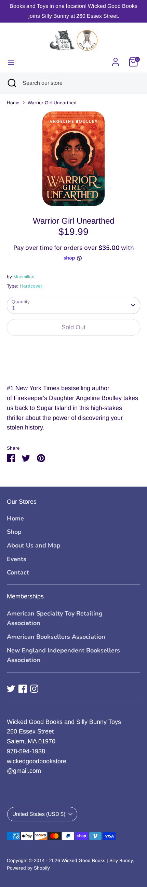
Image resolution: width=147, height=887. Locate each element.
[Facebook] (22, 689)
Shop (14, 532)
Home (13, 102)
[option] (73, 158)
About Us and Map (34, 545)
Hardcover (31, 286)
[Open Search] (11, 83)
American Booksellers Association (56, 637)
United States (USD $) (38, 814)
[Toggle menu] (11, 62)
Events (16, 559)
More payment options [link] (74, 366)
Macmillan (24, 276)
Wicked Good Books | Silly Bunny (97, 860)
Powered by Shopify (28, 868)
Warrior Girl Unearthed (52, 102)
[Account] (115, 59)
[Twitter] (11, 689)
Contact (18, 572)
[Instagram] (34, 689)
